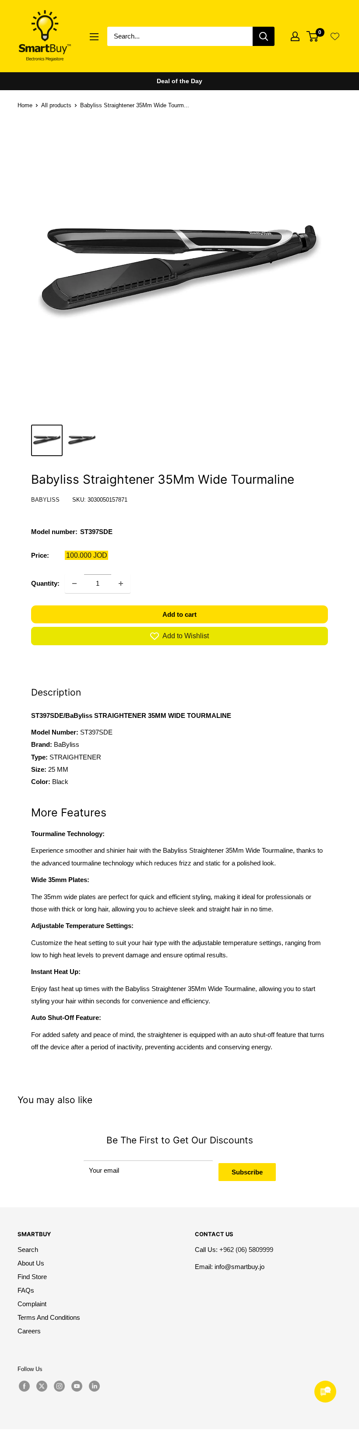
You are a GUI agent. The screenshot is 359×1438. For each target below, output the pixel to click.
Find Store (32, 1276)
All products (56, 105)
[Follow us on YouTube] (76, 1385)
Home (25, 105)
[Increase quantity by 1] (121, 583)
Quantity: (45, 583)
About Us (31, 1263)
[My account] (295, 36)
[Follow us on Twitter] (41, 1385)
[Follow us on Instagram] (59, 1385)
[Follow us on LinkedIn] (94, 1385)
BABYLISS (45, 499)
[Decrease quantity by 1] (74, 583)
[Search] (264, 36)
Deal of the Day (179, 80)
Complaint (32, 1304)
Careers (29, 1331)
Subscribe (247, 1172)
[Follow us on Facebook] (24, 1385)
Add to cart (179, 614)
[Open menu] (94, 36)
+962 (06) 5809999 (246, 1249)
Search (28, 1249)
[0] (312, 36)
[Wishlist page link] (335, 36)
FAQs (26, 1290)
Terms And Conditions (49, 1317)
